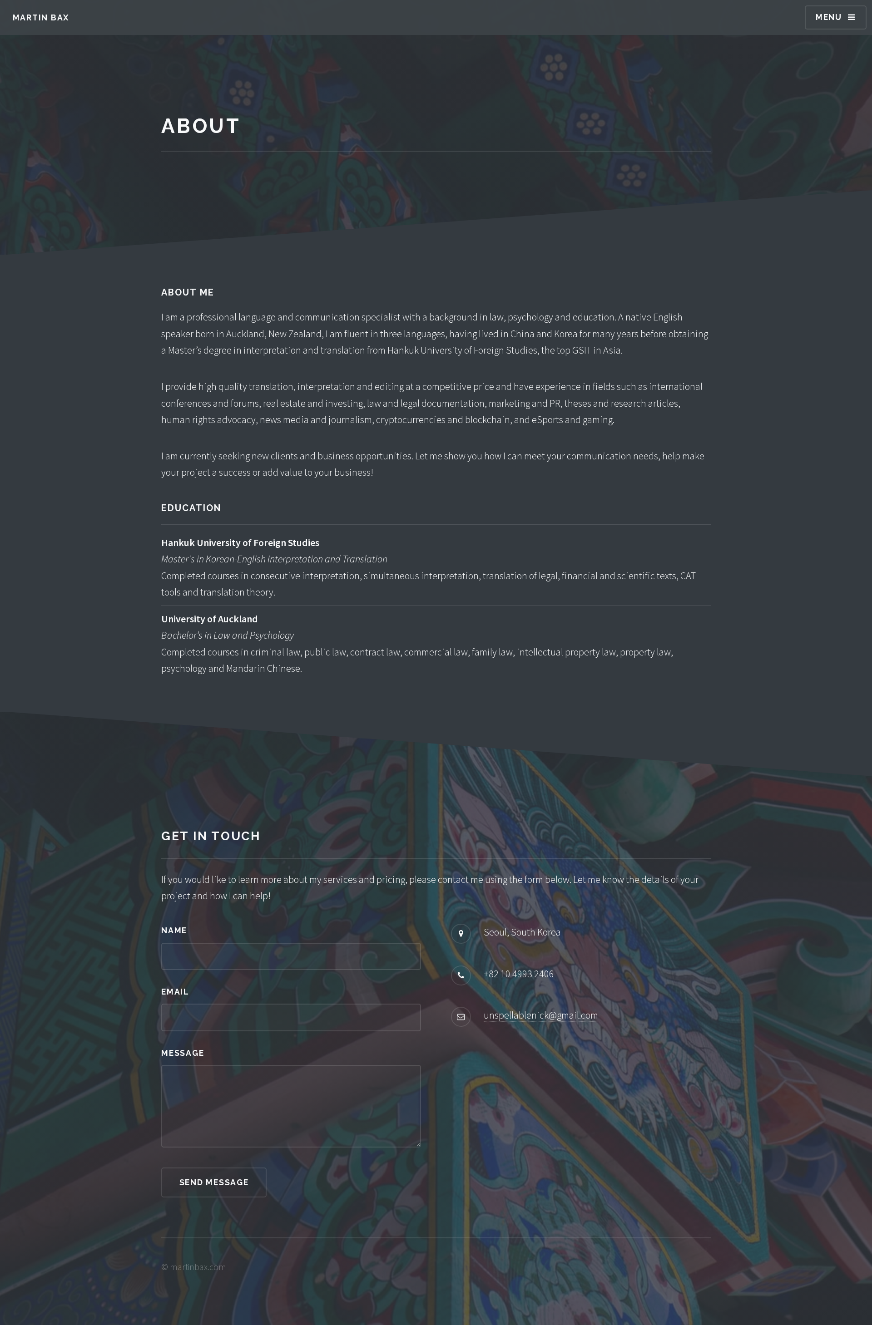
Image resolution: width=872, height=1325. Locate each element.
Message (182, 1053)
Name (174, 930)
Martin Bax (41, 17)
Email (175, 991)
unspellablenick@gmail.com (541, 1015)
